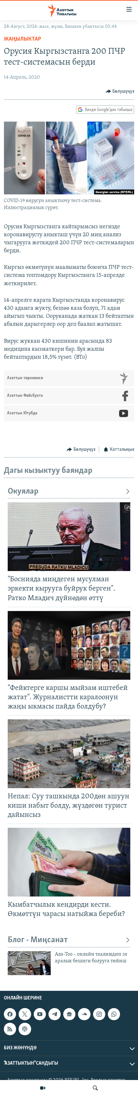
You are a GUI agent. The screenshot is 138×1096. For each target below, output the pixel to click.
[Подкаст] (25, 1029)
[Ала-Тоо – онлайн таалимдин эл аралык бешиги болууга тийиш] (29, 963)
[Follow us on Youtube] (40, 1014)
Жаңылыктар (22, 39)
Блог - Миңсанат (38, 940)
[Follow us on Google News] (69, 1014)
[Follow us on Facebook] (10, 1014)
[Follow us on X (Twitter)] (25, 1014)
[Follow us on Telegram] (54, 1014)
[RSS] (10, 1029)
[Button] (120, 91)
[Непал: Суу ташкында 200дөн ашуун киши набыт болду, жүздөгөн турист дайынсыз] (69, 753)
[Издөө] (95, 1088)
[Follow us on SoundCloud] (84, 1014)
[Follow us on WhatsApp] (114, 1014)
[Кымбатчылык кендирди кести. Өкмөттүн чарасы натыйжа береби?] (69, 862)
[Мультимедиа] (42, 1088)
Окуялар (23, 491)
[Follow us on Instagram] (99, 1014)
